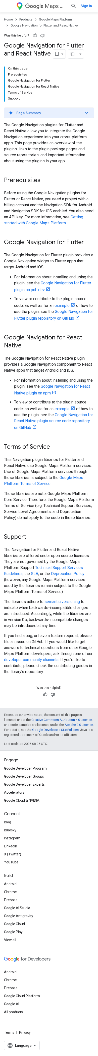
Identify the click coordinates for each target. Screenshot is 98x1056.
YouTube (11, 862)
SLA (34, 573)
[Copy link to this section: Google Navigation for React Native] (27, 346)
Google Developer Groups (24, 776)
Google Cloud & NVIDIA (21, 800)
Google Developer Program (25, 768)
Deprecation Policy (67, 573)
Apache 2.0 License (79, 725)
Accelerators (14, 792)
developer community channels (31, 659)
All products (13, 1012)
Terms (9, 1032)
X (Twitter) (12, 854)
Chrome (10, 892)
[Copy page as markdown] (72, 54)
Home (8, 19)
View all (10, 940)
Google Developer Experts (24, 784)
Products (25, 19)
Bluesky (10, 830)
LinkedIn (10, 846)
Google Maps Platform (55, 19)
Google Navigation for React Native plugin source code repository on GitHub (53, 421)
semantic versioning (62, 601)
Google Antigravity (18, 916)
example (62, 305)
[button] (49, 113)
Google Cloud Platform (22, 996)
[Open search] (74, 6)
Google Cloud (14, 924)
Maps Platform (56, 6)
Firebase (11, 900)
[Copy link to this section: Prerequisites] (45, 181)
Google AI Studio (17, 908)
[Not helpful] (42, 35)
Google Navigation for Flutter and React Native (44, 25)
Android (10, 884)
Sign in (86, 6)
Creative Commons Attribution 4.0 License (61, 720)
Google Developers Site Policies (55, 730)
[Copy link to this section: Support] (31, 537)
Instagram (12, 838)
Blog (7, 822)
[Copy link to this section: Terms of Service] (55, 447)
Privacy (25, 1032)
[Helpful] (35, 35)
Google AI (11, 1004)
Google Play (13, 932)
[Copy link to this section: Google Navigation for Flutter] (89, 243)
